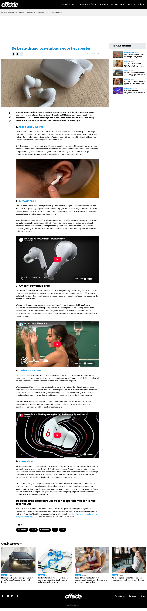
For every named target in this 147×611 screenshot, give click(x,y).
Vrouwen (104, 4)
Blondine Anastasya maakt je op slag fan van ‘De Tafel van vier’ (134, 83)
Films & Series (68, 4)
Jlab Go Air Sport (30, 370)
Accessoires (22, 530)
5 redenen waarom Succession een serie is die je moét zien (134, 92)
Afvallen (41, 575)
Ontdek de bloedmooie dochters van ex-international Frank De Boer (134, 65)
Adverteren (120, 596)
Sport (130, 4)
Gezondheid (116, 4)
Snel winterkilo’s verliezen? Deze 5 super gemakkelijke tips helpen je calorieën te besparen (53, 580)
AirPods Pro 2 (27, 201)
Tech (62, 530)
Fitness (21, 12)
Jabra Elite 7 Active (31, 127)
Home (3, 12)
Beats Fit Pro (27, 461)
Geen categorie (128, 52)
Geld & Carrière (87, 4)
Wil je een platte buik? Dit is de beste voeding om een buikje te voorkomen (128, 579)
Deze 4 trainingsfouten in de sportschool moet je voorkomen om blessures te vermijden (91, 580)
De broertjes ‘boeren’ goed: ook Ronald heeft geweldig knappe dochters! (134, 56)
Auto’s (126, 70)
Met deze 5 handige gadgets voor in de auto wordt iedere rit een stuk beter (134, 74)
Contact (132, 596)
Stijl (140, 4)
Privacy (142, 596)
